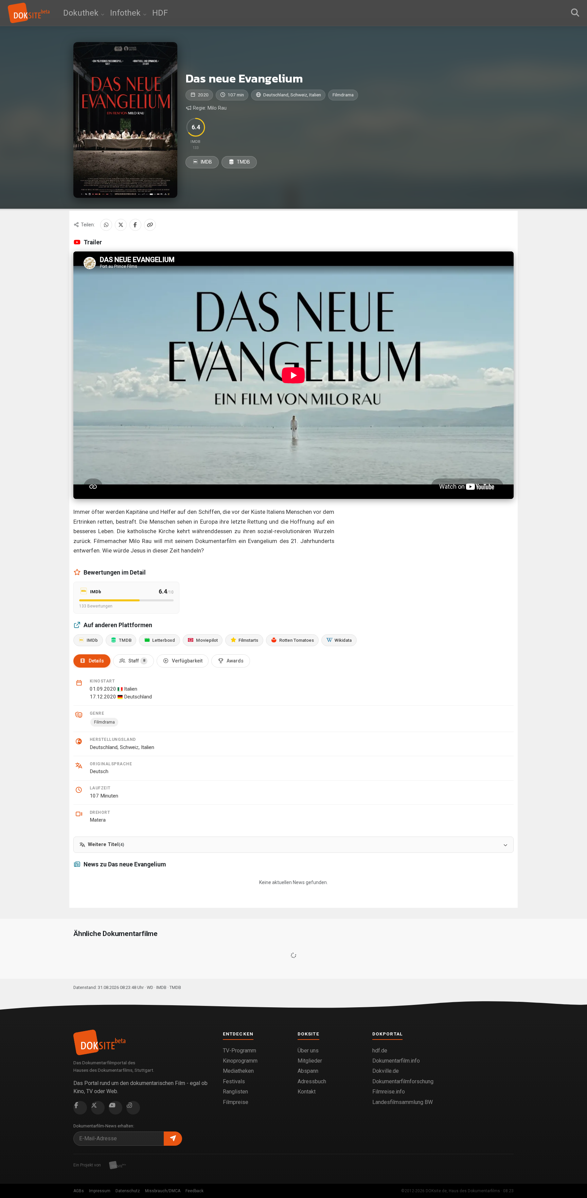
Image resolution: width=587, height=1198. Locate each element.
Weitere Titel (106, 844)
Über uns (308, 1050)
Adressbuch (312, 1081)
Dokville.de (385, 1071)
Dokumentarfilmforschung (402, 1081)
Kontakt (307, 1091)
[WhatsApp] (106, 225)
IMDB (206, 162)
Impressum (99, 1190)
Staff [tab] (136, 660)
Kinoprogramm (240, 1060)
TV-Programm (239, 1050)
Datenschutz (127, 1190)
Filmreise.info (388, 1091)
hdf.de (379, 1050)
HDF (160, 13)
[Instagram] (133, 1108)
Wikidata (343, 640)
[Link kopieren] (150, 225)
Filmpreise (235, 1102)
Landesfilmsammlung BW (402, 1102)
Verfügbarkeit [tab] (187, 660)
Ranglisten (235, 1091)
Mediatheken (238, 1071)
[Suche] (575, 13)
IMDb (92, 640)
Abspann (308, 1071)
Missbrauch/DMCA (162, 1190)
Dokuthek (82, 13)
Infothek (126, 13)
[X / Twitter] (121, 225)
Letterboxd (163, 640)
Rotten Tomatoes (296, 640)
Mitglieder (310, 1060)
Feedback (194, 1190)
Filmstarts (248, 640)
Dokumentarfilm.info (396, 1060)
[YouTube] (115, 1108)
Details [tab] (96, 660)
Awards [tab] (235, 660)
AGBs (78, 1190)
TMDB (243, 162)
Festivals (234, 1081)
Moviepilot (207, 640)
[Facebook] (135, 225)
